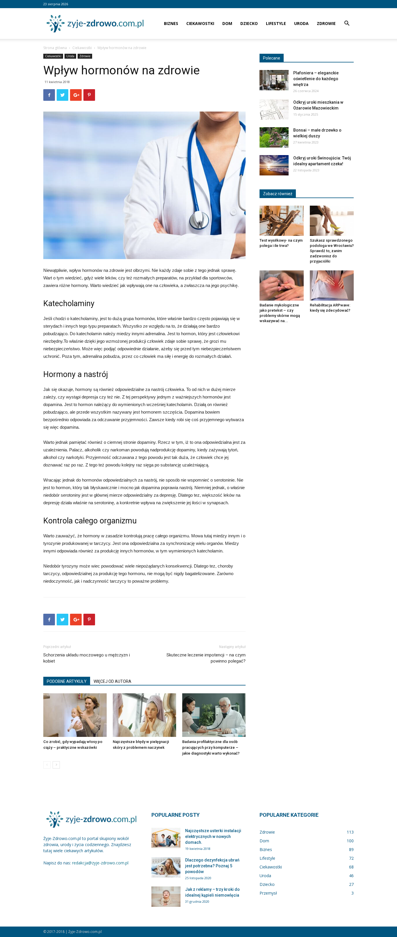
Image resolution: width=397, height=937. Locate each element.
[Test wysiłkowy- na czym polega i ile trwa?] (282, 221)
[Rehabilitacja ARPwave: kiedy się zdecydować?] (332, 285)
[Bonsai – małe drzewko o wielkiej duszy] (274, 137)
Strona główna (55, 47)
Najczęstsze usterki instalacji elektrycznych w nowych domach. (213, 836)
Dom (227, 23)
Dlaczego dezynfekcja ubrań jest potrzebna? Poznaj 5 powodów (212, 866)
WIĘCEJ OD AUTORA (112, 681)
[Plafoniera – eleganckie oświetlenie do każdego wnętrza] (274, 80)
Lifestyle (276, 23)
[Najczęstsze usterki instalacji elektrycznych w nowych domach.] (165, 838)
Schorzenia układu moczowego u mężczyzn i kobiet (86, 658)
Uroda (301, 23)
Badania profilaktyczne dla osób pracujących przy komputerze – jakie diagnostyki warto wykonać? (210, 747)
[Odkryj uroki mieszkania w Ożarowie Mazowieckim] (274, 109)
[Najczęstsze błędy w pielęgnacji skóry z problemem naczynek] (144, 715)
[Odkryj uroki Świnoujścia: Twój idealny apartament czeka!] (274, 165)
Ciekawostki (200, 23)
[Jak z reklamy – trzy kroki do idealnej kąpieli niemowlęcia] (165, 896)
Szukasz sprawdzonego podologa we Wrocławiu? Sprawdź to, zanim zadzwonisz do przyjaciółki (332, 250)
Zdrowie (326, 23)
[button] (347, 24)
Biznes (171, 23)
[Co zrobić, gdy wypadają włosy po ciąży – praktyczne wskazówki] (75, 715)
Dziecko (249, 23)
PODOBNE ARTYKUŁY (67, 681)
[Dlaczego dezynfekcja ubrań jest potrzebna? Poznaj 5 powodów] (165, 867)
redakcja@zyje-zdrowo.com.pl (100, 863)
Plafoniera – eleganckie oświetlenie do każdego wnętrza (316, 79)
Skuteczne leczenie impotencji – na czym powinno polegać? (206, 658)
